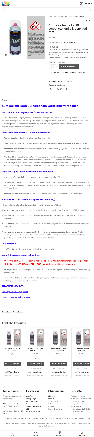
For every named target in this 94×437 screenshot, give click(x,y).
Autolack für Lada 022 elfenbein (35, 350)
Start (50, 17)
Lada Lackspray (80, 17)
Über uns (51, 396)
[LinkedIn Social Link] (63, 88)
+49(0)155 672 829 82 (11, 403)
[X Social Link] (57, 88)
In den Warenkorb (68, 67)
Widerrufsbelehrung (33, 411)
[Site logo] (6, 3)
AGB (27, 409)
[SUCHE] (89, 9)
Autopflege (29, 396)
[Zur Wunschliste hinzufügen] (18, 332)
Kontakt (51, 399)
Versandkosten (69, 42)
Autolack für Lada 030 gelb (81, 350)
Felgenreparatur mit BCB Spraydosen (16, 297)
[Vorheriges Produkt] (86, 20)
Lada (71, 17)
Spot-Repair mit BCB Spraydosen (15, 292)
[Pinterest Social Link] (60, 88)
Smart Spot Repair (32, 401)
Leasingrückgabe (31, 399)
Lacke (56, 17)
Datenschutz (52, 404)
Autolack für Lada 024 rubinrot (58, 350)
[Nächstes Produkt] (91, 20)
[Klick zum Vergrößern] (5, 55)
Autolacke (63, 17)
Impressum (52, 406)
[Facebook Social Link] (55, 88)
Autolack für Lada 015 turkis (12, 350)
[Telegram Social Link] (66, 88)
